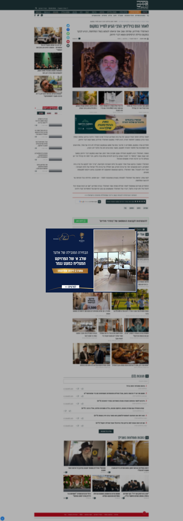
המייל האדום (43, 8)
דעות (87, 12)
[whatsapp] (68, 53)
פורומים (38, 12)
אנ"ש (110, 15)
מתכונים (55, 12)
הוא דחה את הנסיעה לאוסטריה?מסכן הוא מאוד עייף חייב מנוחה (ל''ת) (119, 441)
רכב (81, 12)
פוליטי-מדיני (123, 12)
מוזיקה (102, 12)
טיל (125, 228)
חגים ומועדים (96, 15)
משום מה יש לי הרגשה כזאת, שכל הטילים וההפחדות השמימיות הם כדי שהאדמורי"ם (114, 419)
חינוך (114, 15)
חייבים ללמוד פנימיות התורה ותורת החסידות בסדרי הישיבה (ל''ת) (121, 427)
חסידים (146, 228)
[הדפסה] (68, 57)
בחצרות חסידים (140, 15)
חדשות (145, 12)
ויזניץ (138, 228)
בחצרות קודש (134, 12)
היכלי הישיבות (129, 15)
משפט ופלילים (111, 12)
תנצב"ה (120, 15)
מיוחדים (104, 15)
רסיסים (132, 228)
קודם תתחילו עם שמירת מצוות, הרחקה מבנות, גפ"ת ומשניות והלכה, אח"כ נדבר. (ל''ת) (112, 434)
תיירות (75, 12)
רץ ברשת (47, 12)
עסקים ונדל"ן (65, 12)
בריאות (94, 12)
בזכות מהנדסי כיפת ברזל (135, 412)
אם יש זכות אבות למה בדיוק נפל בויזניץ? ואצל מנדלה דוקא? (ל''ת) (120, 449)
